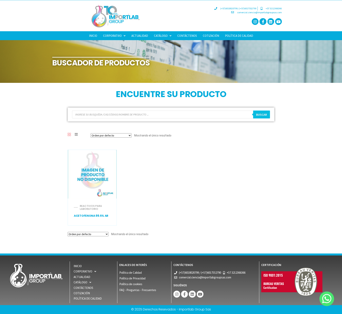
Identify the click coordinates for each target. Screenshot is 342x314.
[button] (114, 35)
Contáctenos (187, 36)
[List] (76, 135)
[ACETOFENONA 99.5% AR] (92, 174)
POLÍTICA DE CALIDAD (239, 36)
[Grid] (69, 135)
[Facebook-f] (262, 21)
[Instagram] (255, 21)
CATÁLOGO (161, 36)
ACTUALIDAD (139, 36)
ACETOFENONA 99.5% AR (91, 216)
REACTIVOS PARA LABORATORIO (91, 207)
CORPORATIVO (112, 36)
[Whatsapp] (326, 298)
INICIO (93, 36)
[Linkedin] (270, 21)
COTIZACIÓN (211, 36)
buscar (261, 114)
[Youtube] (278, 21)
